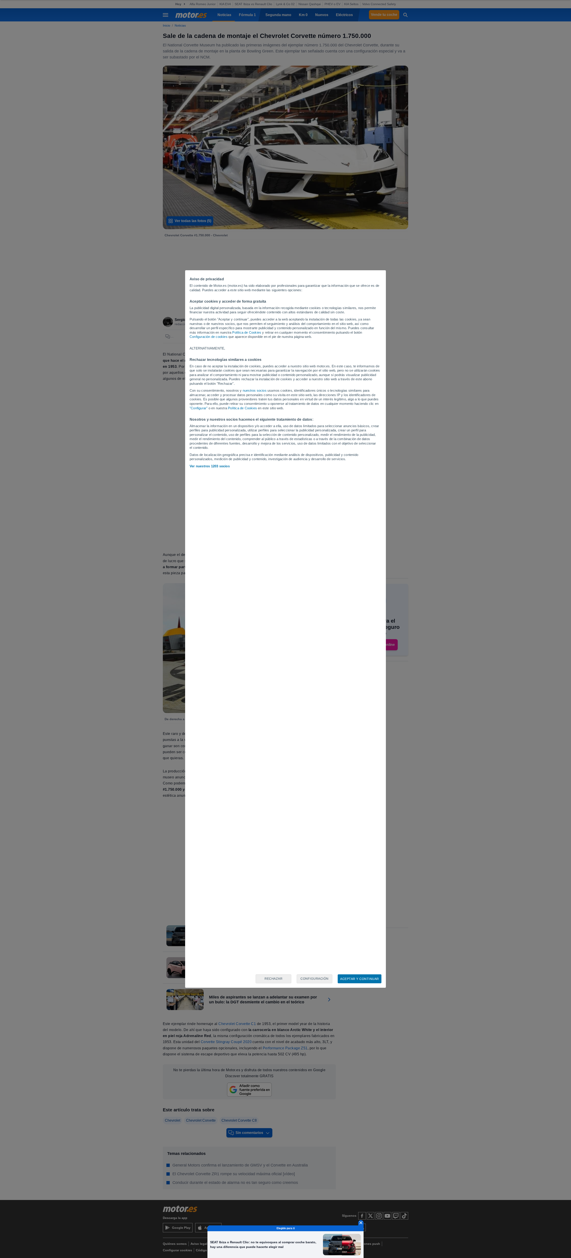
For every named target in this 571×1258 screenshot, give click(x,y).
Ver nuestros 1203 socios (210, 466)
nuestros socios (255, 390)
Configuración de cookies (209, 337)
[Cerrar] (361, 1222)
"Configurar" (198, 408)
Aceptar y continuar (359, 979)
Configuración (314, 978)
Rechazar (273, 978)
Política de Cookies (246, 332)
